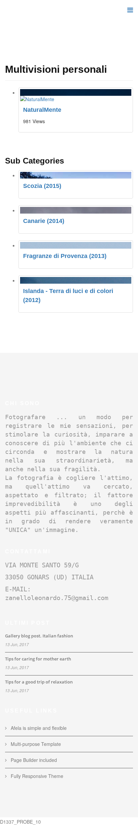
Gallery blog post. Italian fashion (39, 636)
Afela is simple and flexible (38, 728)
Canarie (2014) (43, 221)
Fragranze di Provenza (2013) (65, 256)
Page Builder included (33, 760)
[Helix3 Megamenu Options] (130, 9)
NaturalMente (42, 109)
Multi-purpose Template (35, 744)
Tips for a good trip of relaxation (39, 682)
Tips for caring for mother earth (38, 659)
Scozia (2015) (42, 186)
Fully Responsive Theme (36, 776)
